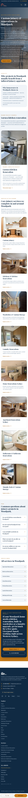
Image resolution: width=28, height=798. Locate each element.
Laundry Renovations (7, 590)
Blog (2, 727)
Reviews (3, 734)
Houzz (18, 696)
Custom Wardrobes (7, 600)
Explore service (6, 248)
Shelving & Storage (5, 723)
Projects (3, 706)
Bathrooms (3, 719)
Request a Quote (6, 61)
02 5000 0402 (24, 1)
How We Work (4, 736)
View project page (7, 187)
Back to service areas (19, 61)
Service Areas (4, 725)
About (2, 729)
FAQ (2, 732)
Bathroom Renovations (8, 571)
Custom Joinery (6, 576)
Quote (21, 795)
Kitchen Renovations (7, 585)
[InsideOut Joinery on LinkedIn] (9, 696)
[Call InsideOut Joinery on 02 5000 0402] (21, 5)
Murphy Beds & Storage (6, 761)
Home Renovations (7, 581)
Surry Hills (3, 781)
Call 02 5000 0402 (15, 653)
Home (2, 703)
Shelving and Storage (7, 595)
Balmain (2, 779)
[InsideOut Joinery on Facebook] (5, 696)
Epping (2, 776)
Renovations (3, 716)
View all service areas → (6, 767)
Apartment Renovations (8, 566)
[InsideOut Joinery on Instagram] (2, 696)
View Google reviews (8, 692)
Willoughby (3, 772)
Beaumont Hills (4, 774)
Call (8, 795)
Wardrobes (3, 710)
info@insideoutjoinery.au (16, 683)
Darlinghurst (3, 770)
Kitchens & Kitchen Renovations (8, 708)
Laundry (2, 714)
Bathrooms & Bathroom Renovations (9, 758)
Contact (3, 738)
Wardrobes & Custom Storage (7, 750)
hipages (13, 696)
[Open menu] (25, 4)
